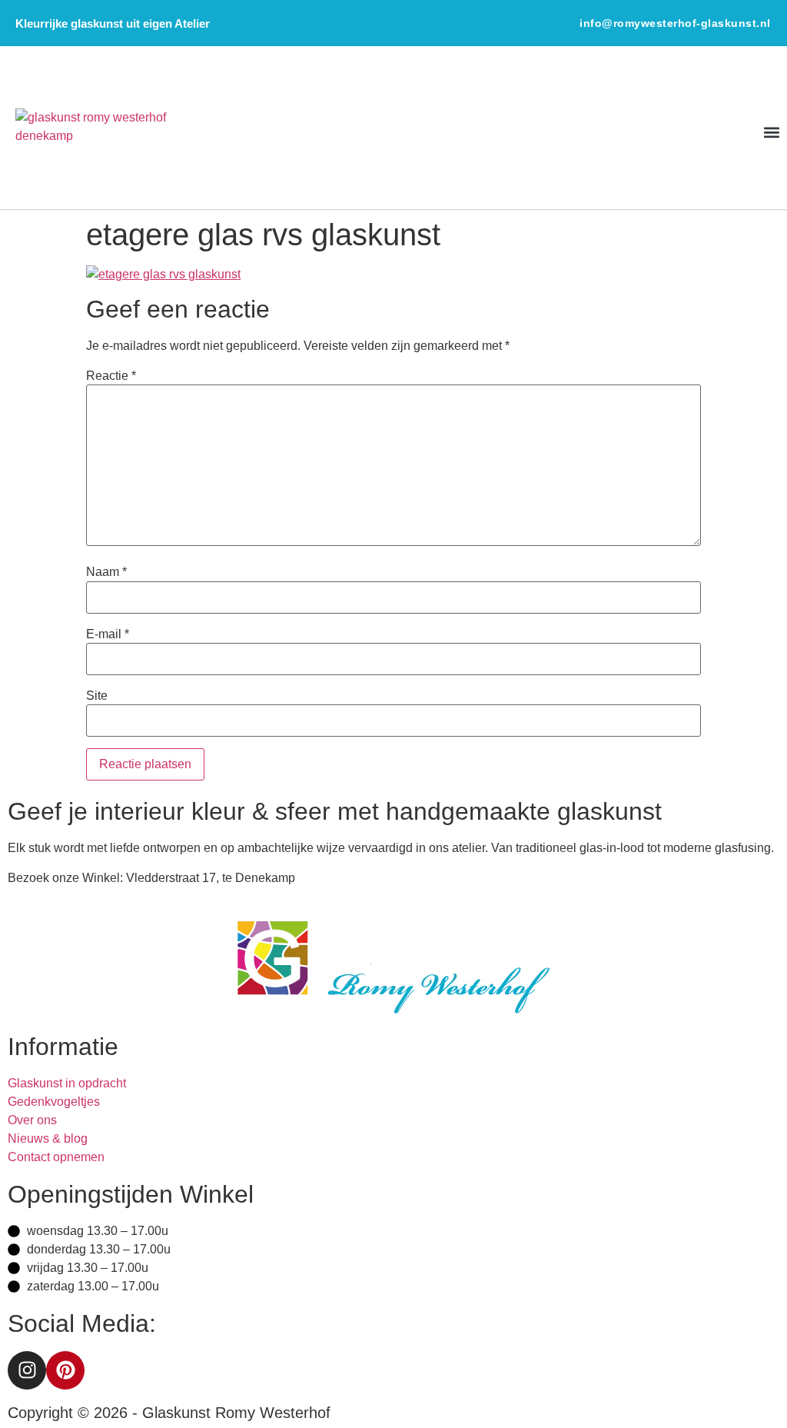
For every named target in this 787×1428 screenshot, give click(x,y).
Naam (106, 572)
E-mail (107, 634)
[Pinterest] (65, 1370)
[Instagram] (27, 1370)
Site (97, 696)
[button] (772, 132)
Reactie (111, 376)
